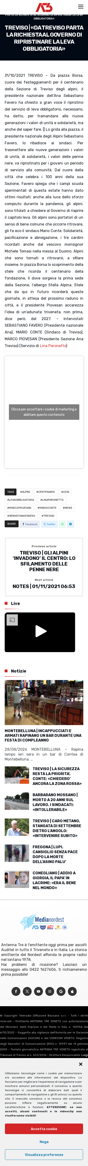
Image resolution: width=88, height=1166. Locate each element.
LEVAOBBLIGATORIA (21, 499)
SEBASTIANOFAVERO (22, 515)
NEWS (68, 507)
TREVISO (48, 515)
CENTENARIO (46, 491)
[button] (80, 1064)
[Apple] (72, 991)
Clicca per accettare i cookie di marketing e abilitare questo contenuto (44, 412)
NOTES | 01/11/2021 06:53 (44, 583)
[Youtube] (38, 991)
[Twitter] (27, 991)
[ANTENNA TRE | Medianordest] (44, 2)
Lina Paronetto (53, 346)
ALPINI (26, 491)
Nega (44, 1142)
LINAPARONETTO (53, 499)
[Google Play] (61, 991)
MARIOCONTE (48, 507)
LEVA (66, 491)
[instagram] (49, 991)
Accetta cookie (44, 1129)
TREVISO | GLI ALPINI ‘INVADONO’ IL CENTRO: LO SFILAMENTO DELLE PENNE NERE (44, 558)
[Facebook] (15, 991)
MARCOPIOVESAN (20, 507)
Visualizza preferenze (44, 1155)
